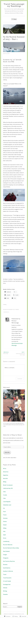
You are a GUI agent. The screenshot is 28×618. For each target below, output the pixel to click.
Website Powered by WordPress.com (14, 613)
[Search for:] (10, 606)
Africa (4, 468)
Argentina (5, 475)
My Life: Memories (7, 544)
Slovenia (5, 564)
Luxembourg (6, 541)
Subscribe (7, 452)
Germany (5, 518)
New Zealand (6, 551)
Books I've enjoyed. (8, 485)
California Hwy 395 (8, 488)
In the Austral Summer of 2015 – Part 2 (20, 353)
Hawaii (4, 524)
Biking (4, 481)
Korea (4, 538)
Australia (5, 478)
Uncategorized (6, 584)
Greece (5, 521)
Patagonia (5, 558)
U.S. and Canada (7, 581)
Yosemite (5, 594)
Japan (4, 534)
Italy (4, 531)
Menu (14, 19)
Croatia (5, 495)
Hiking (4, 528)
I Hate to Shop (6, 353)
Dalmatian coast (7, 505)
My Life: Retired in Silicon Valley (11, 548)
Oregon (5, 554)
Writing (5, 591)
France (4, 514)
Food (4, 511)
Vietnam (5, 587)
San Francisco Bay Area (9, 561)
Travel (17, 309)
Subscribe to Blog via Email (12, 435)
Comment (19, 378)
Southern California (8, 571)
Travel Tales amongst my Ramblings (14, 5)
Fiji (4, 508)
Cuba (4, 498)
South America (6, 568)
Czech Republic (7, 501)
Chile (4, 491)
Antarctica (11, 309)
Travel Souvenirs (7, 577)
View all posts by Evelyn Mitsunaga (17, 344)
